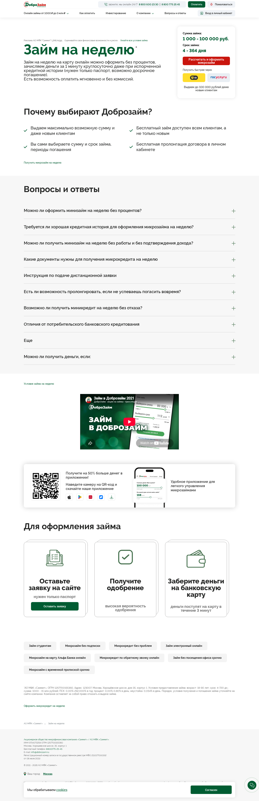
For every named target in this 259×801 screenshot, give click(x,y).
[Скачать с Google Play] (79, 497)
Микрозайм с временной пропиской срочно (59, 669)
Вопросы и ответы (175, 13)
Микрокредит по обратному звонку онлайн (129, 657)
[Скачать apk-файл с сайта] (111, 497)
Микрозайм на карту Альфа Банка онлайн (57, 657)
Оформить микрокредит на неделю (44, 706)
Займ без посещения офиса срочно (197, 657)
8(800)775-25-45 (54, 749)
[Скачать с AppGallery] (90, 497)
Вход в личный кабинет (218, 13)
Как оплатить (87, 13)
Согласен (211, 790)
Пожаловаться (223, 4)
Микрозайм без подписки (82, 645)
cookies (61, 790)
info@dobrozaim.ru (40, 752)
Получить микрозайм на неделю (42, 162)
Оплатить (196, 4)
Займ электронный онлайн (184, 645)
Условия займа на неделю (39, 383)
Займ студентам (40, 645)
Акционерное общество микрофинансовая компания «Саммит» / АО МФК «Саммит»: (66, 739)
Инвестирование (116, 13)
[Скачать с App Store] (69, 497)
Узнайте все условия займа (134, 40)
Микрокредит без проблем (133, 645)
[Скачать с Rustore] (100, 497)
